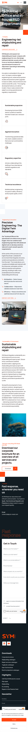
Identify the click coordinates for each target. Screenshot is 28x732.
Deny (14, 724)
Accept (14, 720)
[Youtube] (9, 643)
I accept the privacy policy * (13, 606)
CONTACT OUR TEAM (7, 298)
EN (18, 2)
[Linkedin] (4, 643)
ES (21, 2)
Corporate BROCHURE (8, 49)
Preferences (14, 728)
